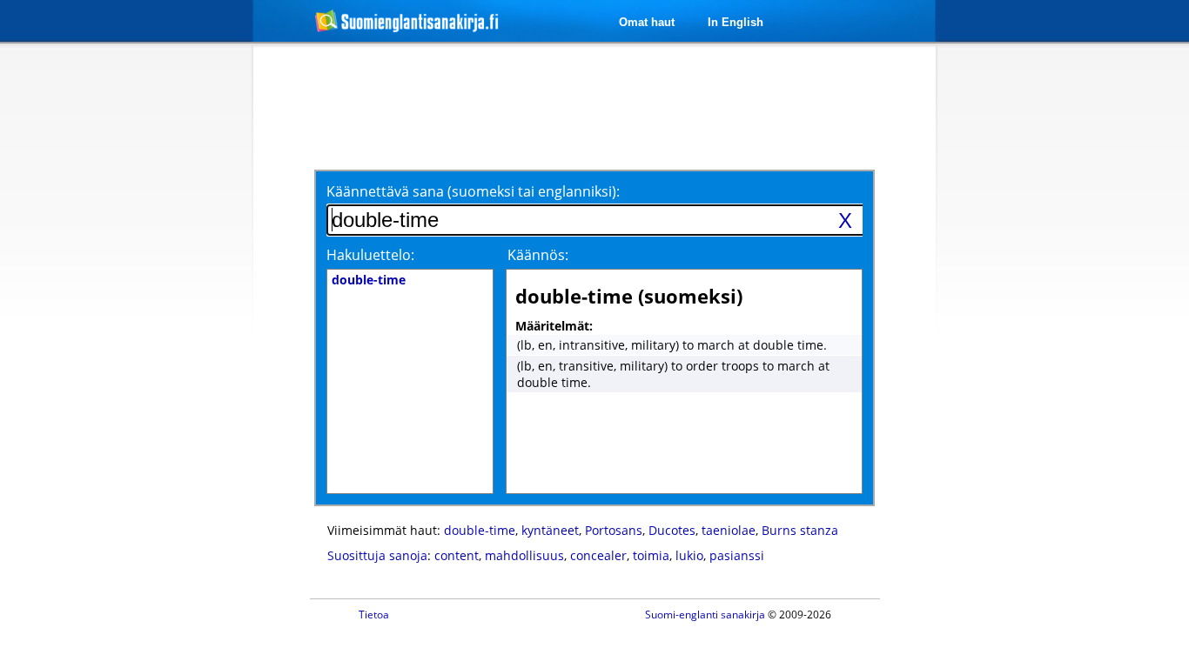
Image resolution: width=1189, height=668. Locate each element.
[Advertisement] (161, 329)
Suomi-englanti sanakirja (705, 614)
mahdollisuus (524, 555)
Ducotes (671, 530)
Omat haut (647, 22)
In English (735, 22)
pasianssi (736, 555)
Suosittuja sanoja (377, 555)
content (456, 555)
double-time (479, 530)
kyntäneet (550, 530)
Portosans (613, 530)
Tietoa (374, 614)
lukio (689, 555)
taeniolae (729, 530)
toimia (651, 555)
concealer (598, 555)
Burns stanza (800, 530)
